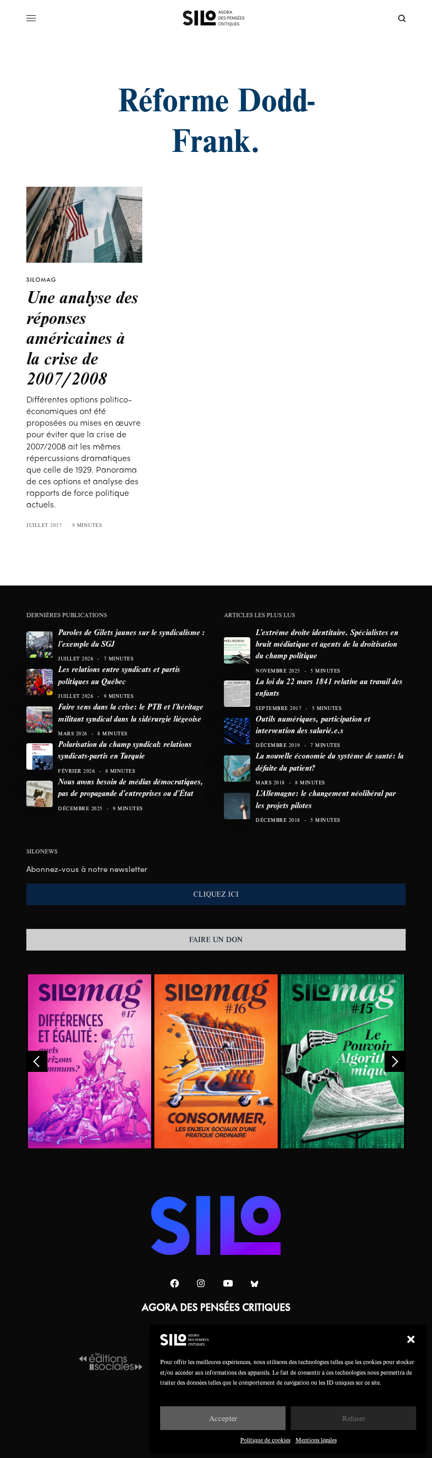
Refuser (353, 1418)
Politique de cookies (265, 1440)
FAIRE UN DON (216, 939)
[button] (411, 1339)
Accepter (223, 1418)
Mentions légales (316, 1440)
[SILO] (216, 18)
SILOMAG (41, 279)
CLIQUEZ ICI (216, 894)
